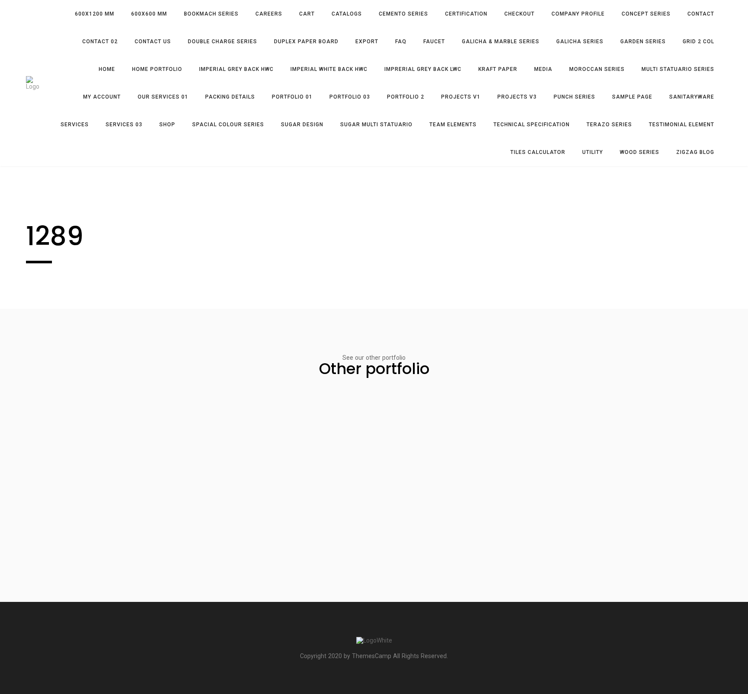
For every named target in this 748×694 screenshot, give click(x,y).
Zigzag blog (695, 152)
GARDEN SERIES (643, 41)
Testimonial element (681, 125)
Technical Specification (531, 125)
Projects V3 (517, 97)
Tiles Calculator (537, 152)
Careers (268, 14)
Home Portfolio (157, 69)
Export (366, 41)
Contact (700, 14)
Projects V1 (460, 97)
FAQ (400, 41)
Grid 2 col (698, 41)
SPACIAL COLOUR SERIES (228, 125)
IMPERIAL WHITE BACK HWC (329, 69)
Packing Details (230, 97)
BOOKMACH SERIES (211, 14)
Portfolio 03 (349, 97)
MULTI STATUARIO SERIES (678, 69)
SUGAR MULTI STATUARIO (376, 125)
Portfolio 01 (292, 97)
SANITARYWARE (691, 97)
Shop (167, 125)
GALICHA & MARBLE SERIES (500, 41)
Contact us (153, 41)
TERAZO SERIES (609, 125)
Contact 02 (100, 41)
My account (102, 97)
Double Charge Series (222, 41)
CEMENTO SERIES (403, 14)
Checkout (519, 14)
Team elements (453, 125)
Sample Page (632, 97)
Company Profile (578, 14)
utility (592, 152)
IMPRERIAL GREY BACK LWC (422, 69)
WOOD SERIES (639, 152)
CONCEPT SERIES (646, 14)
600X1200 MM (94, 14)
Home (107, 69)
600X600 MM (149, 14)
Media (543, 69)
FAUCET (434, 41)
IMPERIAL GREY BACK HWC (236, 69)
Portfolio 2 (405, 97)
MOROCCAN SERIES (597, 69)
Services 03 (124, 125)
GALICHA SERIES (579, 41)
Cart (307, 14)
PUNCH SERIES (574, 97)
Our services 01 (163, 97)
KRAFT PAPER (497, 69)
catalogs (347, 14)
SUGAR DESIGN (302, 125)
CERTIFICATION (466, 14)
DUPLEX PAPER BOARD (306, 41)
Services (75, 125)
